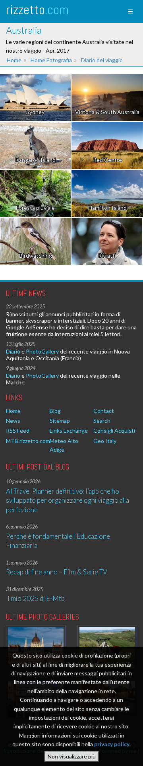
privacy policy (111, 744)
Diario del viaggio (102, 60)
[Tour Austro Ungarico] (36, 645)
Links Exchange (69, 430)
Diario (13, 351)
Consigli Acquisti (114, 430)
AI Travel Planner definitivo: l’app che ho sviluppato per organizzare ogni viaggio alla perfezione (67, 500)
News (13, 420)
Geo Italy (104, 440)
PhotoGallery (42, 351)
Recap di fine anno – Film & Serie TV (56, 572)
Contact (103, 410)
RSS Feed (17, 430)
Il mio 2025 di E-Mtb (35, 598)
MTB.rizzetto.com (28, 440)
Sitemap (60, 420)
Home (14, 60)
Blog (55, 410)
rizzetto (37, 9)
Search (101, 420)
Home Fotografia (51, 60)
